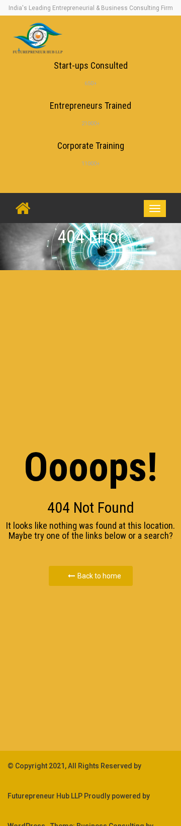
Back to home (99, 576)
